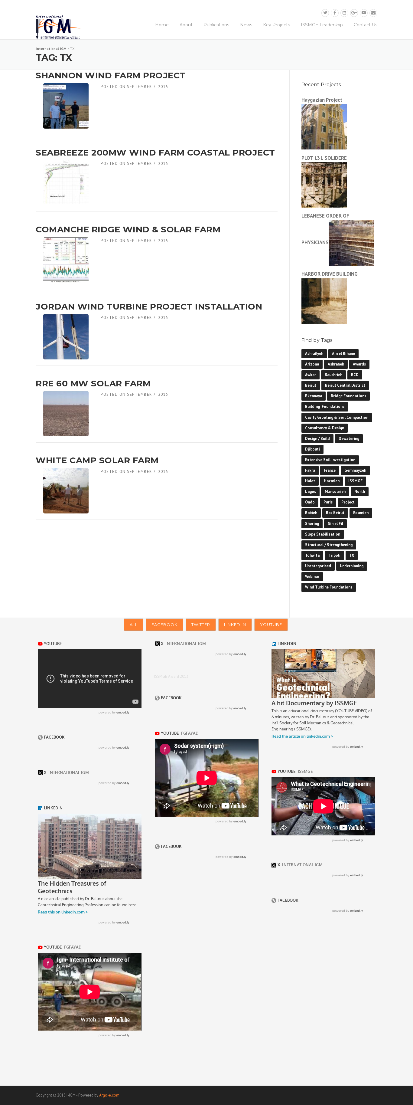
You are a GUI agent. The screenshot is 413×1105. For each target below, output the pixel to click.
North (359, 491)
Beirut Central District (345, 385)
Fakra (310, 470)
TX (351, 555)
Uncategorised (318, 566)
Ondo (310, 502)
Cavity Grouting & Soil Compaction (336, 417)
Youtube (271, 624)
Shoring (312, 523)
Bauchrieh (333, 374)
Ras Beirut (335, 512)
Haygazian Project (321, 100)
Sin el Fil (335, 523)
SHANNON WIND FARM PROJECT (111, 75)
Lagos (310, 491)
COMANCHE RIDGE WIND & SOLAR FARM (128, 229)
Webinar (312, 576)
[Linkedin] (344, 13)
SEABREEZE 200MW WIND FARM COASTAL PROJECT (155, 152)
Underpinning (351, 566)
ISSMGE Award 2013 (171, 676)
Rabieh (311, 512)
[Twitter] (325, 13)
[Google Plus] (354, 13)
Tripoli (334, 555)
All (134, 624)
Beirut (310, 385)
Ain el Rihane (343, 353)
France (330, 470)
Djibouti (312, 449)
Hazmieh (332, 481)
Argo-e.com (109, 1095)
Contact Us (365, 25)
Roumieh (361, 512)
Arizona (312, 364)
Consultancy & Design (324, 428)
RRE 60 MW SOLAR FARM (93, 383)
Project (348, 502)
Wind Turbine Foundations (328, 587)
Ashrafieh (336, 364)
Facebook (164, 624)
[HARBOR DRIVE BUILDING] (324, 300)
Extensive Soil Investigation (330, 459)
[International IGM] (58, 27)
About (186, 25)
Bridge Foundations (348, 395)
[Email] (373, 13)
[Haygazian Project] (324, 126)
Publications (216, 25)
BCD (355, 374)
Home (162, 25)
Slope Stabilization (322, 534)
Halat (310, 481)
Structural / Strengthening (329, 544)
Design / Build (317, 438)
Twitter (200, 624)
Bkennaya (313, 395)
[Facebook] (335, 13)
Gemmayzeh (355, 470)
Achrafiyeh (314, 353)
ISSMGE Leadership (322, 25)
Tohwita (312, 555)
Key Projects (276, 25)
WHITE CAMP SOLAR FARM (97, 460)
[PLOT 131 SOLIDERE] (324, 184)
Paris (328, 502)
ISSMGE (355, 481)
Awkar (310, 374)
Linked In (235, 624)
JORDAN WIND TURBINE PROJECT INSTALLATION (149, 306)
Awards (359, 364)
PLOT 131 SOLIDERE (324, 158)
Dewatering (349, 438)
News (246, 25)
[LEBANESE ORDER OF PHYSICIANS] (351, 242)
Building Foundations (324, 406)
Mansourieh (335, 491)
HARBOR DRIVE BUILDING (329, 274)
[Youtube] (364, 13)
